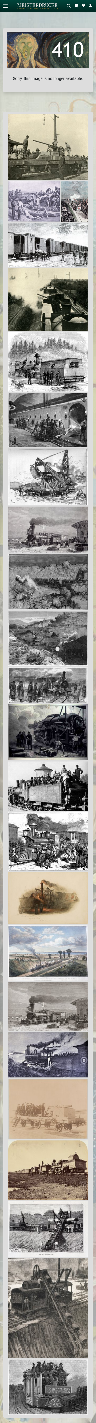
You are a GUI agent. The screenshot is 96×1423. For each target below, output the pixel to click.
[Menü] (5, 6)
